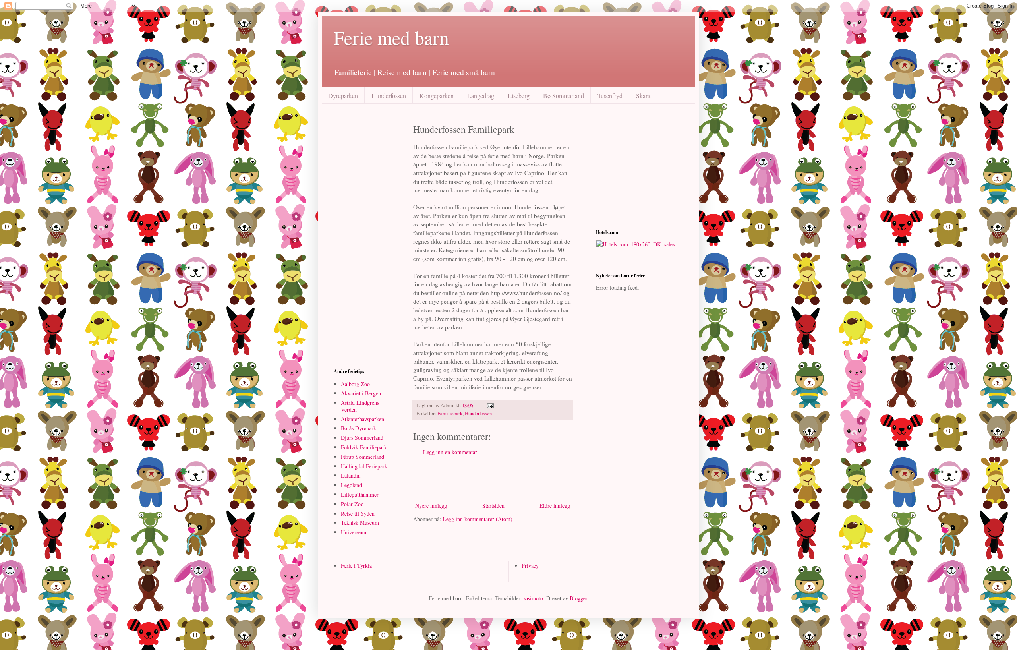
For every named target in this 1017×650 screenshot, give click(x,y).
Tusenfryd (610, 95)
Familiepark (449, 413)
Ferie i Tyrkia (356, 565)
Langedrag (480, 95)
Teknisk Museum (360, 522)
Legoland (351, 485)
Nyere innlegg (431, 505)
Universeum (354, 532)
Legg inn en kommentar (450, 452)
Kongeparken (437, 95)
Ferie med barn (391, 37)
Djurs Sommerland (362, 437)
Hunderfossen (388, 95)
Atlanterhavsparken (362, 419)
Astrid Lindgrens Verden (360, 406)
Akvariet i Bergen (361, 393)
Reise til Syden (358, 513)
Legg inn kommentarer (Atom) (477, 519)
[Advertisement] (506, 479)
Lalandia (350, 475)
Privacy (530, 565)
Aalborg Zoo (355, 384)
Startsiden (493, 505)
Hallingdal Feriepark (364, 466)
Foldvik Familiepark (364, 447)
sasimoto (533, 598)
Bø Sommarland (563, 95)
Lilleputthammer (360, 494)
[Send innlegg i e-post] (489, 405)
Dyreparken (343, 95)
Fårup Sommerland (362, 456)
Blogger (578, 598)
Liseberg (519, 95)
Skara (643, 95)
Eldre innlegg (554, 505)
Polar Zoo (352, 504)
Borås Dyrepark (358, 428)
